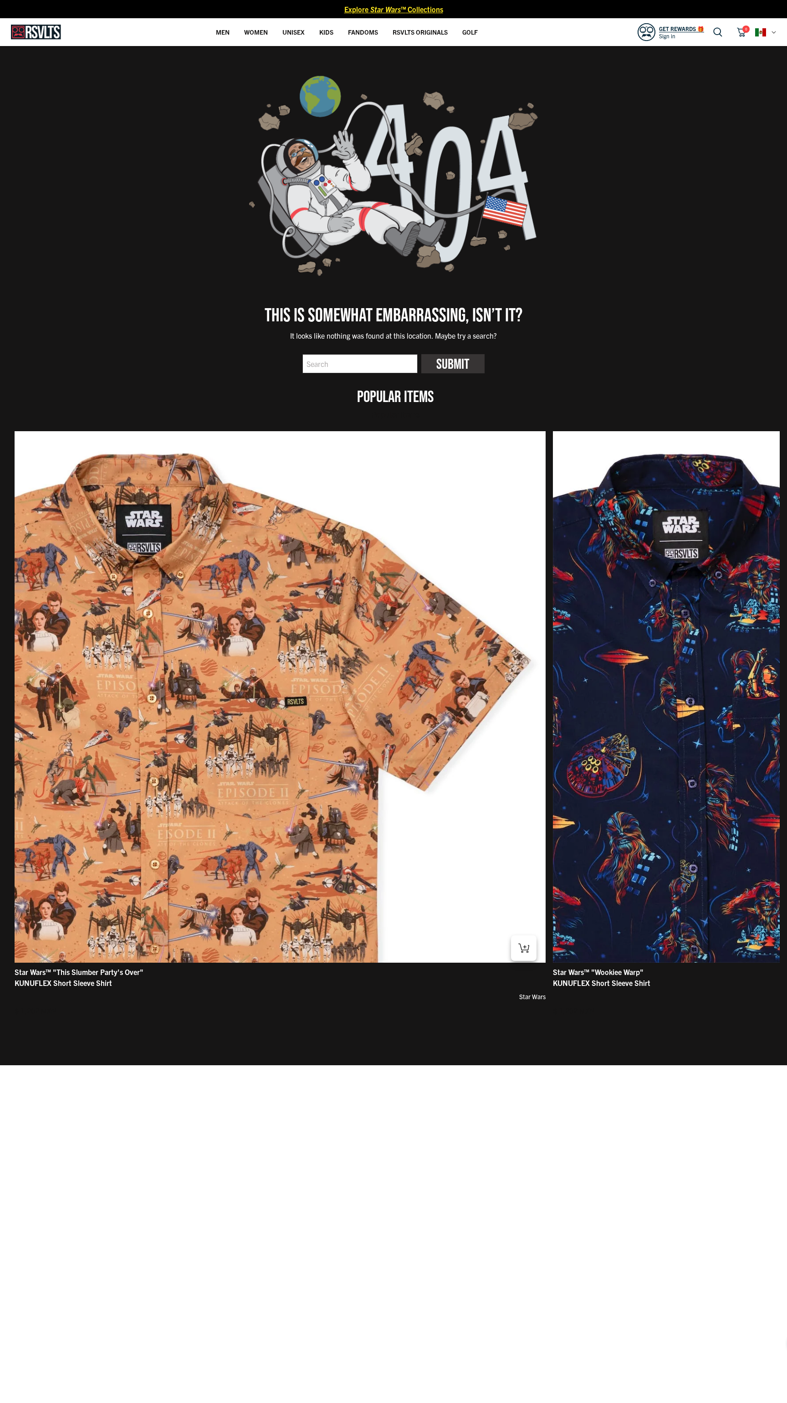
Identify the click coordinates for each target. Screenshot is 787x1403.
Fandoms (363, 32)
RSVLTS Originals (420, 32)
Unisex (293, 32)
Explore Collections (393, 9)
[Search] (717, 32)
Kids (326, 32)
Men (223, 32)
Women (256, 32)
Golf (470, 32)
